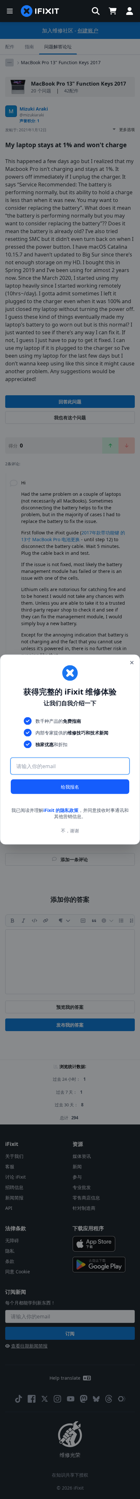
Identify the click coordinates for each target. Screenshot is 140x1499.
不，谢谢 (70, 830)
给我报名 (70, 786)
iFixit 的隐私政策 (60, 810)
